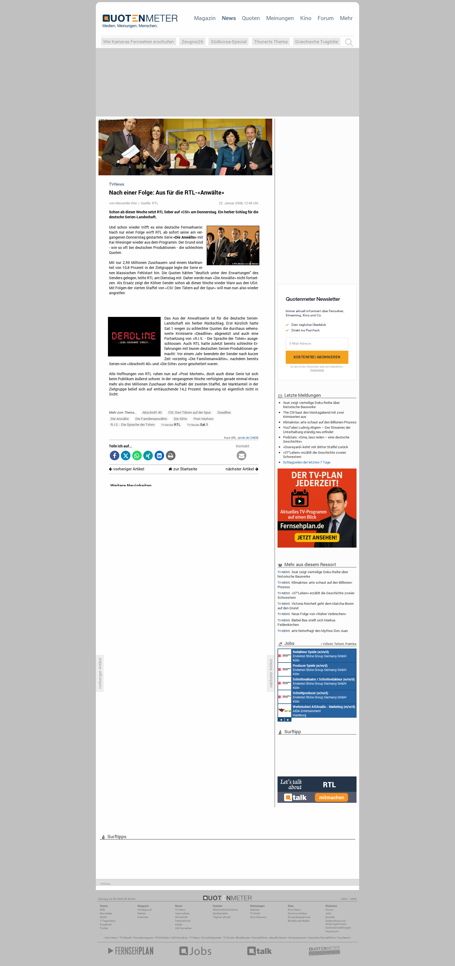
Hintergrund (144, 909)
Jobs (328, 913)
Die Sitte (180, 419)
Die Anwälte (120, 419)
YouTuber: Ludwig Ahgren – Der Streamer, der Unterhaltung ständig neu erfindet (316, 429)
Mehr (346, 18)
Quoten (251, 18)
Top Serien (343, 937)
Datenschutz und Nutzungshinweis (336, 922)
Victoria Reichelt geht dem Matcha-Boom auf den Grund (316, 605)
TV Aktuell (125, 937)
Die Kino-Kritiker (297, 913)
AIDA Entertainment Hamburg (324, 710)
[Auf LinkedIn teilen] (159, 456)
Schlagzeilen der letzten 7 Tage (306, 462)
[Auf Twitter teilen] (125, 456)
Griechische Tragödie (316, 41)
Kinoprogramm (297, 937)
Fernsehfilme (259, 937)
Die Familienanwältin (151, 419)
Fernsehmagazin (143, 937)
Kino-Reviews (258, 917)
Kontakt (330, 917)
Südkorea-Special (228, 41)
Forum (326, 18)
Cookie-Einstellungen (338, 927)
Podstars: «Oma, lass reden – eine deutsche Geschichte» (316, 439)
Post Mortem (203, 419)
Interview (142, 917)
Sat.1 (197, 424)
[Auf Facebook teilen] (114, 456)
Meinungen (280, 18)
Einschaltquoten (211, 937)
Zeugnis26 (192, 41)
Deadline (224, 412)
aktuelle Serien (277, 937)
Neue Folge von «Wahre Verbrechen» (312, 614)
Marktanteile (220, 913)
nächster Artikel (240, 468)
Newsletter (106, 913)
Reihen (141, 913)
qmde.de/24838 (248, 437)
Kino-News (294, 909)
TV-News (180, 909)
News (229, 18)
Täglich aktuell (222, 917)
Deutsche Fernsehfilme (321, 937)
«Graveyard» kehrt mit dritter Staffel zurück (315, 447)
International (183, 920)
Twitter (104, 928)
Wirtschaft (181, 917)
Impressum (332, 931)
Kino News (111, 937)
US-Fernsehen (183, 928)
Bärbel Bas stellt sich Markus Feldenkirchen (306, 622)
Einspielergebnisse (299, 917)
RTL (170, 424)
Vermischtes (182, 913)
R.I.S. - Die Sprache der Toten (133, 424)
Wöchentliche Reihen (225, 909)
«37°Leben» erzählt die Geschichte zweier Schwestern (314, 454)
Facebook (106, 924)
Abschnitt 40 (152, 412)
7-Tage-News (108, 920)
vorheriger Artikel (128, 468)
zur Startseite (184, 468)
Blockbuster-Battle (298, 920)
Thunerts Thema (271, 41)
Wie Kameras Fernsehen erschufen (138, 41)
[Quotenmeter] (140, 21)
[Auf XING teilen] (148, 456)
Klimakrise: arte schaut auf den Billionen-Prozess (320, 422)
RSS (102, 909)
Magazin (205, 18)
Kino (305, 18)
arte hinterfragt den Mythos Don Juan (313, 631)
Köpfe (178, 924)
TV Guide (228, 937)
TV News (195, 937)
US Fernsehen (179, 937)
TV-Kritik (255, 913)
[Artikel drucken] (170, 456)
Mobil (103, 917)
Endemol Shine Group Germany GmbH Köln (320, 656)
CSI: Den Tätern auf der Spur (189, 412)
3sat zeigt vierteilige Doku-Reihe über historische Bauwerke (311, 404)
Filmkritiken (162, 937)
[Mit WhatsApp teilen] (137, 456)
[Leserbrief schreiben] (241, 456)
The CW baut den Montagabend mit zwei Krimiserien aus (313, 414)
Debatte (254, 909)
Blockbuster (243, 937)
